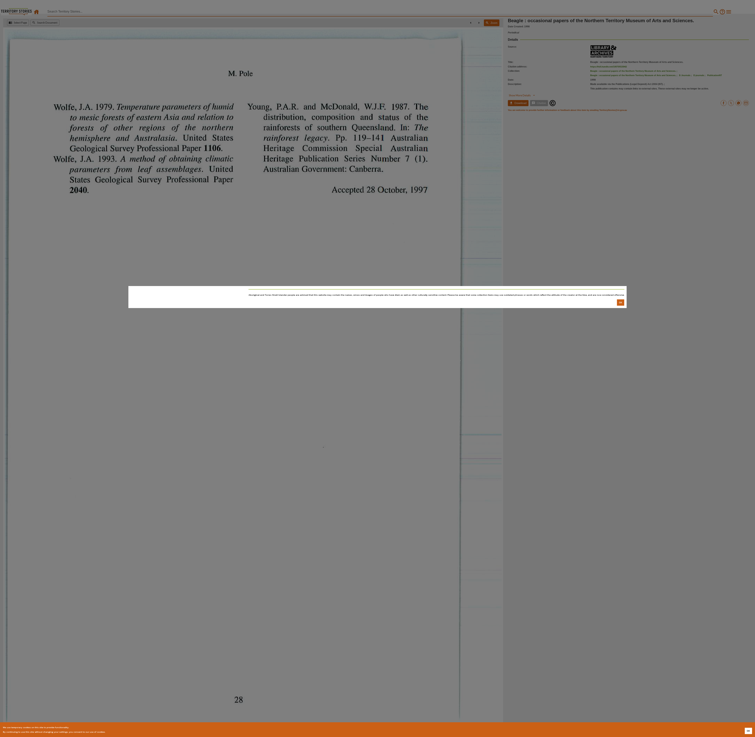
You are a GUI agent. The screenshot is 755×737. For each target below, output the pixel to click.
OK (620, 302)
